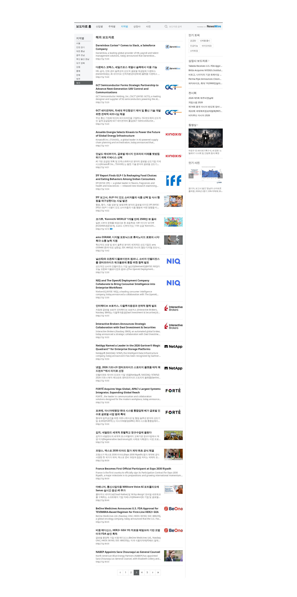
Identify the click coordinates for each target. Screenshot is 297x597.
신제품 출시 (205, 40)
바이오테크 (207, 45)
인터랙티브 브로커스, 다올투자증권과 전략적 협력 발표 (126, 305)
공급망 (193, 40)
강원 (78, 67)
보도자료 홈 (83, 26)
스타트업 (194, 50)
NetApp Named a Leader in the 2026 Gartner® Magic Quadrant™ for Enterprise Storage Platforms (128, 347)
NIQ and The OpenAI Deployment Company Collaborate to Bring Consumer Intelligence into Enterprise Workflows (125, 284)
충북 (78, 71)
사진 (148, 26)
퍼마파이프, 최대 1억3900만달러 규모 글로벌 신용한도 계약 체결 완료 (223, 83)
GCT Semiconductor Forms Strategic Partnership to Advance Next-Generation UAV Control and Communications (127, 88)
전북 (78, 75)
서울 (78, 43)
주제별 (111, 26)
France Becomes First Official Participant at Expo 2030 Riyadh (133, 468)
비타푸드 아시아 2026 (199, 115)
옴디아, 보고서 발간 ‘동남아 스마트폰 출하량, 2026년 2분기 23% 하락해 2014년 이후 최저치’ (205, 191)
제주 (78, 78)
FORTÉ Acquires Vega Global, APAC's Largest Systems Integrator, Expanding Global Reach (128, 390)
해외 (78, 82)
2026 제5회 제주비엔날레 (201, 97)
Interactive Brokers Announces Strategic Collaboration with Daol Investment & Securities (126, 325)
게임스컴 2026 (196, 102)
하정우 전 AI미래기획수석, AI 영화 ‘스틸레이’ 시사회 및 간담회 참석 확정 (205, 152)
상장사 (136, 26)
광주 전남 (80, 55)
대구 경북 (80, 63)
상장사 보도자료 (198, 61)
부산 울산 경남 (82, 59)
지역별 (124, 26)
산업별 (99, 26)
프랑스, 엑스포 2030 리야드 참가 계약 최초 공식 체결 (125, 450)
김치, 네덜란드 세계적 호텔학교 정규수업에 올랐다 (124, 432)
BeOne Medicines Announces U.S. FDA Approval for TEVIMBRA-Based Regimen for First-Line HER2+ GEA (127, 510)
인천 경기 (80, 47)
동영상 (192, 125)
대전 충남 (80, 51)
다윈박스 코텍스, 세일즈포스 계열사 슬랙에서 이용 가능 (126, 67)
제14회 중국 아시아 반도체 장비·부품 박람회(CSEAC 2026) (217, 106)
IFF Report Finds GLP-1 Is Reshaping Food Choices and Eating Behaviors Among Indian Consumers (126, 177)
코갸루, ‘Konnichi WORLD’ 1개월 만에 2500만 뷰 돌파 (126, 219)
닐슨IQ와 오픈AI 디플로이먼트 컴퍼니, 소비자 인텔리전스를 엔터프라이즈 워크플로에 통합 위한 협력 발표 (128, 260)
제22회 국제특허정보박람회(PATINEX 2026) (210, 110)
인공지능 (194, 45)
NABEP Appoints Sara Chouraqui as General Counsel (128, 552)
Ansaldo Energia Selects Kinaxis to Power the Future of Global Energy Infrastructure (128, 133)
